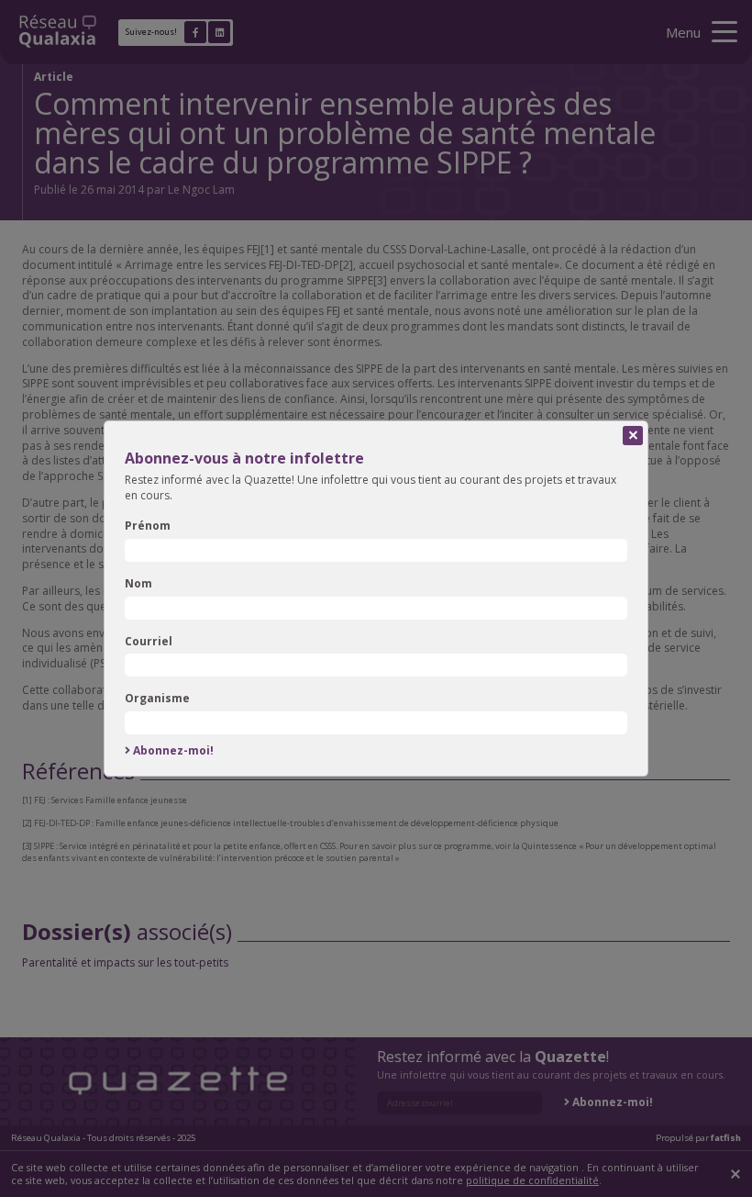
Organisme (157, 698)
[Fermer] (633, 436)
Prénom (148, 525)
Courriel (148, 641)
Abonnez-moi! (173, 750)
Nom (138, 583)
